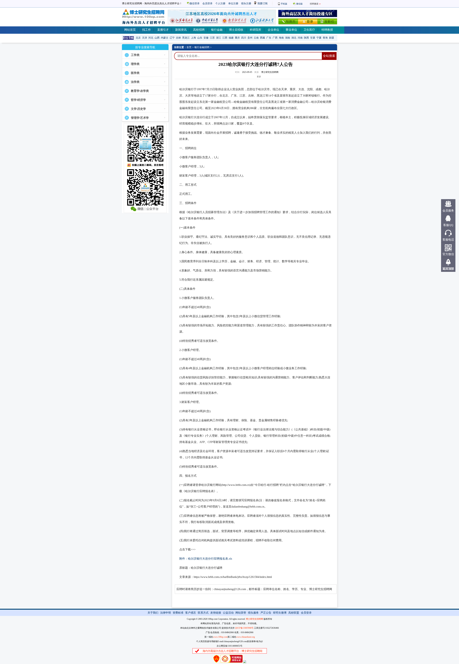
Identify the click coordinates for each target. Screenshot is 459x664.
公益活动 (228, 612)
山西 (157, 37)
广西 (275, 37)
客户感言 (190, 612)
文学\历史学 (138, 108)
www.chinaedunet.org (245, 637)
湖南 (287, 37)
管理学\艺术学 (140, 117)
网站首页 (130, 29)
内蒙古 (164, 37)
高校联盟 (293, 612)
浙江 (218, 37)
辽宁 (172, 37)
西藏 (262, 37)
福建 (231, 37)
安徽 (206, 37)
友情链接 (215, 612)
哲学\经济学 (138, 99)
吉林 (178, 37)
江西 (224, 37)
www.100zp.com (220, 637)
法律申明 (165, 612)
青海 (325, 37)
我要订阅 (262, 3)
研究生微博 (280, 612)
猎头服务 (253, 612)
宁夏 (318, 37)
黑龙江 (186, 37)
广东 (268, 37)
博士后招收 (236, 29)
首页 (188, 47)
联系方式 (203, 612)
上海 (193, 37)
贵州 (249, 37)
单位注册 (233, 3)
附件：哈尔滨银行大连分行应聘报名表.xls (205, 558)
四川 (243, 37)
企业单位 (273, 29)
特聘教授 (327, 29)
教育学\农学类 (140, 90)
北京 (138, 37)
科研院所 (255, 29)
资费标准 (178, 612)
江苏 (212, 37)
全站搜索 (329, 56)
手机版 (284, 4)
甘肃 (312, 37)
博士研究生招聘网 (254, 619)
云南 (256, 37)
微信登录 (195, 3)
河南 (300, 37)
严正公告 (266, 612)
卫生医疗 (309, 29)
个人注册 (220, 3)
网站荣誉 (240, 612)
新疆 (331, 37)
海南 (281, 37)
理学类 (135, 63)
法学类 (135, 81)
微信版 (299, 4)
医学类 (135, 72)
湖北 (293, 37)
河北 (150, 37)
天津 (144, 37)
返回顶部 (448, 268)
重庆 (237, 37)
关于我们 (153, 612)
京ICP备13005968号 (244, 628)
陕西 (306, 37)
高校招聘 (199, 29)
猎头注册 (246, 3)
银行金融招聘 (201, 47)
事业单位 (291, 29)
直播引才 (163, 29)
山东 (199, 37)
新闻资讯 (181, 29)
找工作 (146, 29)
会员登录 (207, 3)
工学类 (135, 55)
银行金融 (217, 29)
